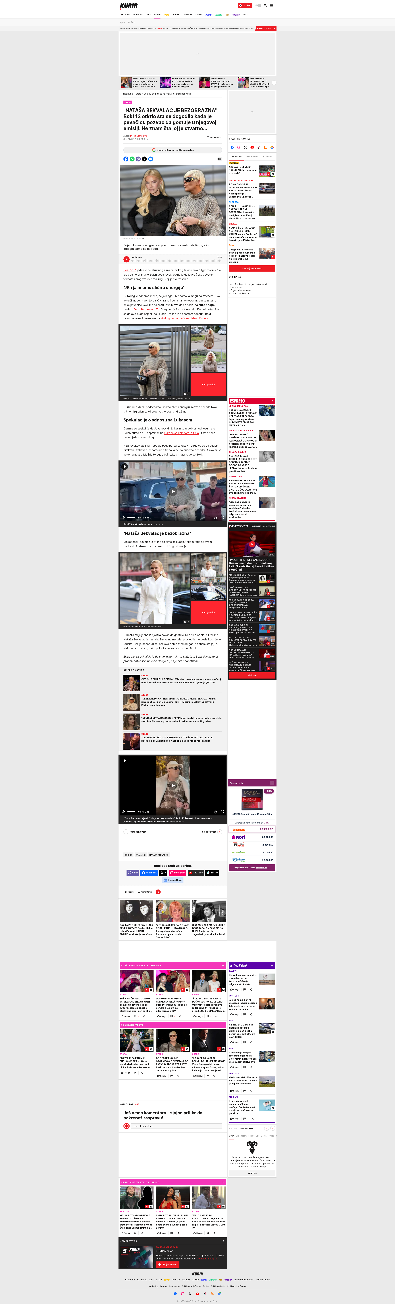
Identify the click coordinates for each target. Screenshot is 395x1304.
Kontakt (164, 1286)
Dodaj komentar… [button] (143, 1126)
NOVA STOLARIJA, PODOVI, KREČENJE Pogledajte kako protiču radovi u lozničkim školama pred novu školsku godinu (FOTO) (130, 28)
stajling (141, 855)
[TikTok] (258, 147)
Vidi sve (252, 675)
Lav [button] (257, 1136)
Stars (138, 93)
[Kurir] (129, 6)
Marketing (153, 1286)
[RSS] (265, 147)
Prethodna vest (138, 831)
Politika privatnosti (220, 1286)
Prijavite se (169, 1264)
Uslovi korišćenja (238, 1286)
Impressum (174, 1286)
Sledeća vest (209, 831)
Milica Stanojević (138, 135)
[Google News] (272, 147)
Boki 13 (128, 270)
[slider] (131, 517)
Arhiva (206, 1286)
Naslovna (128, 93)
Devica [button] (264, 1136)
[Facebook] (232, 147)
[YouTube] (252, 147)
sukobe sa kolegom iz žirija (181, 433)
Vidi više (252, 1173)
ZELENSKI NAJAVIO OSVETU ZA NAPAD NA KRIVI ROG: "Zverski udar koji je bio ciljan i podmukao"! (233, 28)
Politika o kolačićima (191, 1286)
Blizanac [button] (245, 1136)
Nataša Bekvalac (158, 855)
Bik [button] (237, 1136)
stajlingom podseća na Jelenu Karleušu (185, 318)
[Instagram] (239, 147)
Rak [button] (252, 1136)
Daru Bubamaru (144, 309)
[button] (214, 137)
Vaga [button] (271, 1136)
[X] (245, 147)
